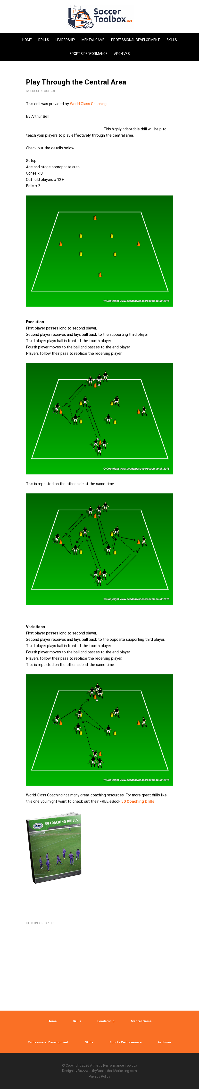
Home (52, 1021)
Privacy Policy (99, 1076)
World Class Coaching (88, 103)
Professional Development (48, 1042)
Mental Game (141, 1021)
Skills (89, 1042)
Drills (77, 1021)
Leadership (106, 1021)
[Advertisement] (99, 933)
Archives (164, 1042)
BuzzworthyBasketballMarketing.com (107, 1071)
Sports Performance (125, 1042)
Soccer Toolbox (99, 17)
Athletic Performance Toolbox (113, 1065)
